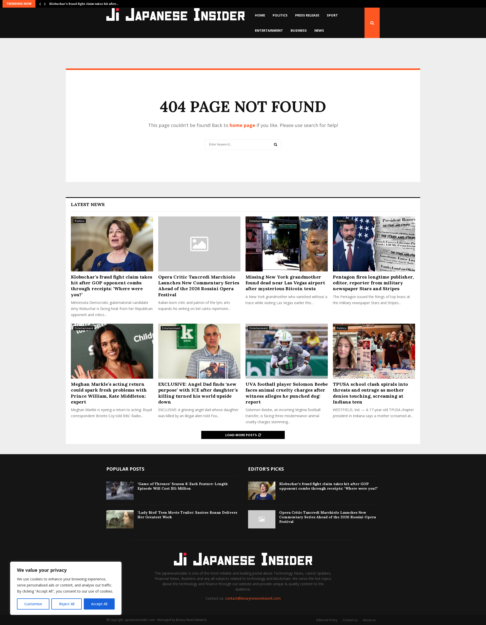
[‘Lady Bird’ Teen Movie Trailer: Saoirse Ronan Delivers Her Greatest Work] (120, 519)
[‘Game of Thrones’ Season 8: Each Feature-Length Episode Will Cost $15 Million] (120, 491)
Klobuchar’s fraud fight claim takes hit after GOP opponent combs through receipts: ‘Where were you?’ (111, 286)
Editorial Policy (326, 620)
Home (260, 15)
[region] (66, 588)
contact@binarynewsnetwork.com (253, 598)
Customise (33, 603)
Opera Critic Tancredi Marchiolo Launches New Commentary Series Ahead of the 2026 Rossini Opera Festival (198, 286)
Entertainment (269, 30)
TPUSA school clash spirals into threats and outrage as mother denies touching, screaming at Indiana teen (370, 393)
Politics (280, 15)
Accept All (99, 603)
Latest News (88, 204)
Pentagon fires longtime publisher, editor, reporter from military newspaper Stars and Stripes (373, 283)
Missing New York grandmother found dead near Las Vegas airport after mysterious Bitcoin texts (285, 283)
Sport (332, 15)
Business (299, 30)
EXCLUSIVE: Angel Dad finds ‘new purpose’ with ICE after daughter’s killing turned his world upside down (198, 393)
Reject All (66, 603)
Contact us (350, 620)
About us (369, 620)
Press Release (307, 15)
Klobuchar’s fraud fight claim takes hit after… (83, 4)
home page (242, 125)
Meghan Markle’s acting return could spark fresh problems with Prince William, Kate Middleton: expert (109, 393)
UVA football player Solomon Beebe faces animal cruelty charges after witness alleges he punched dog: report (287, 393)
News (319, 30)
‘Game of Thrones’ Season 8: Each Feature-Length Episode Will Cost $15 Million (182, 486)
